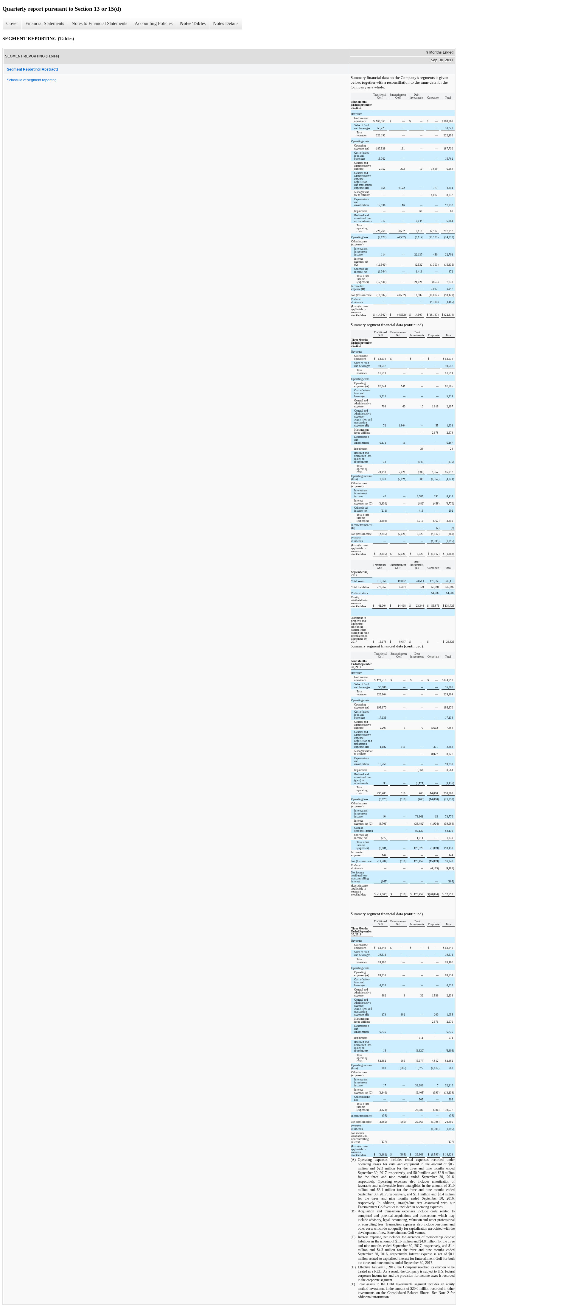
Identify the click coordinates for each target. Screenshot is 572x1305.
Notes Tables (193, 23)
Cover (12, 23)
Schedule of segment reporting (32, 80)
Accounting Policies (153, 23)
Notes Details (225, 23)
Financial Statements (44, 23)
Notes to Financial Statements (99, 23)
